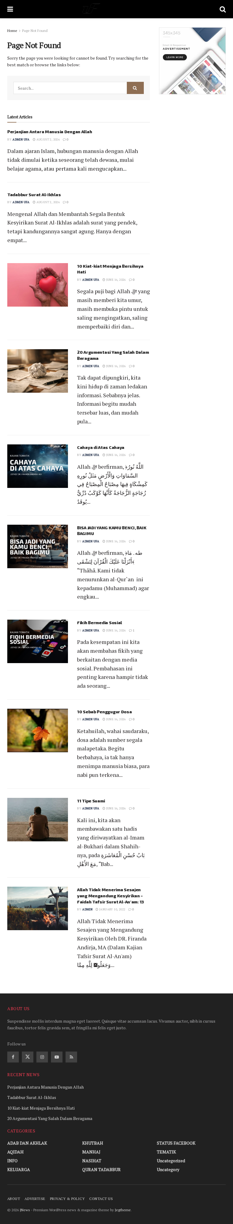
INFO (12, 1160)
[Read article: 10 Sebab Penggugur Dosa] (37, 730)
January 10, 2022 (112, 909)
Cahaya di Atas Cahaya (100, 447)
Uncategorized (171, 1160)
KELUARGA (18, 1169)
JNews (25, 1210)
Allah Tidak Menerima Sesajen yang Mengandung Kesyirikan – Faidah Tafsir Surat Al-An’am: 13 (110, 895)
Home (12, 30)
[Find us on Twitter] (27, 1057)
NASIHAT (91, 1160)
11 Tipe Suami (91, 800)
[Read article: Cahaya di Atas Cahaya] (37, 466)
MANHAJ (91, 1152)
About (13, 1198)
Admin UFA (21, 139)
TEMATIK (166, 1152)
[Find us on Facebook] (13, 1057)
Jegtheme (123, 1210)
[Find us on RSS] (71, 1057)
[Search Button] (223, 9)
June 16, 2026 (115, 280)
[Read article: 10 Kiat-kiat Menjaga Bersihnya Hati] (37, 285)
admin (87, 909)
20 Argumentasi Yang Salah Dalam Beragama (49, 1118)
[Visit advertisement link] (192, 60)
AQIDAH (15, 1152)
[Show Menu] (10, 9)
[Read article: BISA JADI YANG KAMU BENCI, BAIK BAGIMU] (37, 546)
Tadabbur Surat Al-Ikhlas (34, 194)
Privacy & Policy (67, 1198)
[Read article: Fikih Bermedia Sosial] (37, 641)
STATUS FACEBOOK (176, 1143)
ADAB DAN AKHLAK (27, 1143)
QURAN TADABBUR (101, 1169)
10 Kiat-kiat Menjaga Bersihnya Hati (41, 1108)
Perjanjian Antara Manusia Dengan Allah (49, 131)
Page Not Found (35, 30)
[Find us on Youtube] (56, 1057)
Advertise (35, 1198)
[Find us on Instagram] (42, 1057)
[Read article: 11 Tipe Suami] (37, 819)
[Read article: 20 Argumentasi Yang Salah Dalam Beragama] (37, 371)
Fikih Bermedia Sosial (99, 622)
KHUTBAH (92, 1143)
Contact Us (101, 1198)
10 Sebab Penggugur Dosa (104, 711)
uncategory (168, 1169)
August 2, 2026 (47, 139)
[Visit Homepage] (116, 9)
